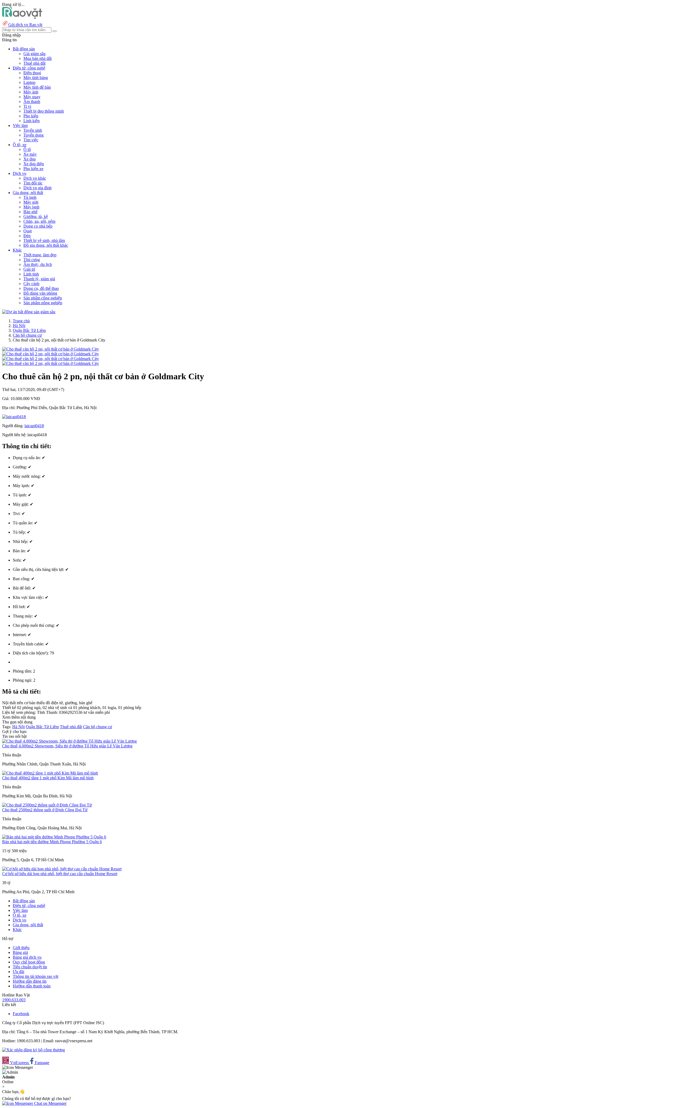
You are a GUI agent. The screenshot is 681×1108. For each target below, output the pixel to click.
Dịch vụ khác (34, 178)
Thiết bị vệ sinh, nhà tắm (44, 240)
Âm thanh (31, 101)
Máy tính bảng (35, 77)
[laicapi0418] (14, 416)
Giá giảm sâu (34, 53)
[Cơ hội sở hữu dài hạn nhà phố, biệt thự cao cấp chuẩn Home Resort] (62, 869)
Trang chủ (21, 321)
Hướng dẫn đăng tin (30, 981)
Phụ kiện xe (33, 168)
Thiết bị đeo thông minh (43, 111)
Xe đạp (29, 159)
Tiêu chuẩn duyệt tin (30, 967)
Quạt (27, 231)
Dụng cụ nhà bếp (37, 226)
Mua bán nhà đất (37, 58)
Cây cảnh (31, 283)
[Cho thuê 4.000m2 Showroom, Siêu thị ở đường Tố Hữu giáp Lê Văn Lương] (69, 741)
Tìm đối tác (33, 183)
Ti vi (27, 106)
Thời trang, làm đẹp (39, 255)
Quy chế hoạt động (29, 962)
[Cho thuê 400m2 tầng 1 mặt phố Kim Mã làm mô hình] (50, 773)
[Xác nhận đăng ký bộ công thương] (33, 1050)
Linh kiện (31, 120)
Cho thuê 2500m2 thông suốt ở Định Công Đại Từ (45, 810)
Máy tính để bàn (37, 87)
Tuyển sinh (32, 130)
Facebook (21, 1013)
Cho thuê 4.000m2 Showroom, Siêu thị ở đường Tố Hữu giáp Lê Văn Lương (67, 746)
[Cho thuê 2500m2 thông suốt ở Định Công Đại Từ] (47, 805)
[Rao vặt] (22, 17)
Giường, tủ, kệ (35, 216)
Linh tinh (31, 274)
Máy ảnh (30, 92)
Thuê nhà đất (34, 63)
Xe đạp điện (33, 164)
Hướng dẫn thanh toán (32, 986)
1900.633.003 (14, 1000)
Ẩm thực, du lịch (37, 264)
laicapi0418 (34, 425)
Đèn (27, 235)
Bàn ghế (30, 211)
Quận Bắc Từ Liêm (29, 330)
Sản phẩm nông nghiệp (42, 302)
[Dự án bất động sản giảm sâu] (28, 312)
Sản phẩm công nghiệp (42, 298)
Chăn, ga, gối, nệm (39, 221)
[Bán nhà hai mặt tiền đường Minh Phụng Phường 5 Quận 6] (54, 837)
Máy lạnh (31, 207)
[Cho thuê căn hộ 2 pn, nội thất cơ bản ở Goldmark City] (50, 349)
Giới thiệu (21, 947)
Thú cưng (31, 259)
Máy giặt (30, 202)
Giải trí (29, 269)
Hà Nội (19, 325)
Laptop (29, 82)
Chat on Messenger (50, 1103)
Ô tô (27, 149)
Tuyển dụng (33, 135)
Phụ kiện (30, 116)
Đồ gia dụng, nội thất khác (45, 245)
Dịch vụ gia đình (37, 188)
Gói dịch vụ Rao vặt (25, 24)
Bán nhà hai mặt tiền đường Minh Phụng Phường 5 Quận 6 (52, 841)
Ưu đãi (18, 971)
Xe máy (30, 154)
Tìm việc (30, 140)
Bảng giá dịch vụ (27, 957)
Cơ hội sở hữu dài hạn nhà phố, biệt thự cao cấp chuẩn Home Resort (59, 873)
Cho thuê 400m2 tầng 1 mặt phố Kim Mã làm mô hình (48, 778)
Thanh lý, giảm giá (39, 279)
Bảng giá (20, 952)
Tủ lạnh (29, 197)
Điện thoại (32, 73)
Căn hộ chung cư (27, 335)
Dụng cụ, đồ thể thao (41, 288)
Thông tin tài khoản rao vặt (35, 976)
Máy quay (31, 96)
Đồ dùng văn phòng (40, 293)
